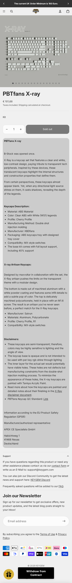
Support (7, 456)
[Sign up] (64, 521)
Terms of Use (47, 534)
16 (59, 83)
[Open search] (11, 11)
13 (49, 83)
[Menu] (4, 11)
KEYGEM (40, 565)
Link (46, 398)
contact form (59, 465)
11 (43, 83)
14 (53, 83)
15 (56, 83)
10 (40, 83)
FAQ (61, 486)
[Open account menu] (60, 11)
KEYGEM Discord (40, 479)
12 (46, 83)
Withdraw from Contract (36, 573)
